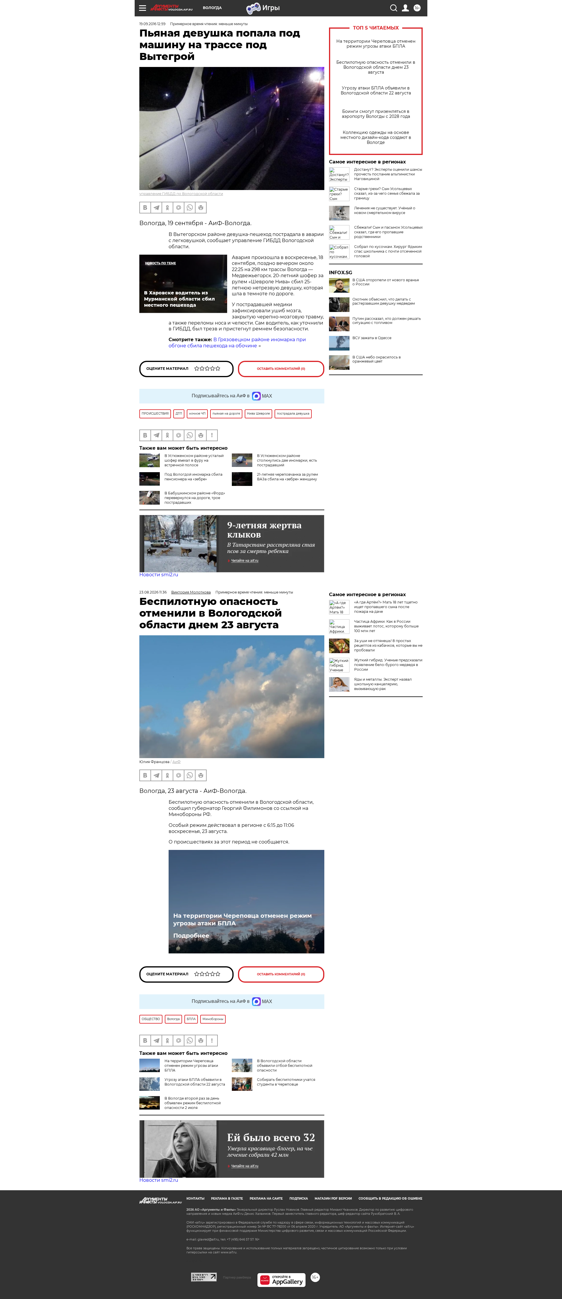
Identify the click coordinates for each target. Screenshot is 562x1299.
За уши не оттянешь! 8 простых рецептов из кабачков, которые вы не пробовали (388, 645)
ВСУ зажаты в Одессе (371, 338)
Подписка (298, 1198)
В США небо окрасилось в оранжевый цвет (376, 359)
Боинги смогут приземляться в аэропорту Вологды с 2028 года (376, 114)
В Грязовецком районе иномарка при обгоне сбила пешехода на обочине (237, 343)
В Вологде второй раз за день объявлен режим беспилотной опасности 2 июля (193, 1103)
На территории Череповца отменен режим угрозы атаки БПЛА (375, 44)
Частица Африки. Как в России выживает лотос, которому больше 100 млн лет (386, 626)
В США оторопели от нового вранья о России (385, 282)
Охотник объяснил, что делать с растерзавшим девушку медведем (383, 301)
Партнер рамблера (237, 1277)
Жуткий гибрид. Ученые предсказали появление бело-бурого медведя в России (388, 665)
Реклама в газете (227, 1198)
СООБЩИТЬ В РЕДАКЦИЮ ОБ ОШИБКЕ (390, 1198)
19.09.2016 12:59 (152, 24)
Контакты (195, 1198)
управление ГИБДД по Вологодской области (181, 194)
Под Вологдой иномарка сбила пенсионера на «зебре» (193, 476)
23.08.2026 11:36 (153, 592)
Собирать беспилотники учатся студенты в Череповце (286, 1081)
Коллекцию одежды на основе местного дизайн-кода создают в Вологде (375, 137)
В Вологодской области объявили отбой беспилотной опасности (284, 1065)
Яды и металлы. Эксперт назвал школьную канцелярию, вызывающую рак (383, 684)
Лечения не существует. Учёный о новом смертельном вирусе (384, 210)
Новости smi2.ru (158, 574)
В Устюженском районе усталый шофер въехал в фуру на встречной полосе (194, 460)
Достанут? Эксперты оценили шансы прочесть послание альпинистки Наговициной (388, 174)
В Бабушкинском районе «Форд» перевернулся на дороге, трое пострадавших (195, 498)
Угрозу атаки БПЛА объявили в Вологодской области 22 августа (376, 91)
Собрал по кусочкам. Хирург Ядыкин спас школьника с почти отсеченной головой (388, 251)
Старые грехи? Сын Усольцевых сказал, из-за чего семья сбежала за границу (387, 193)
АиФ (176, 762)
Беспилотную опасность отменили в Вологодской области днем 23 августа (375, 67)
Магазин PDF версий (333, 1198)
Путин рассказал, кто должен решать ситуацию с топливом (386, 321)
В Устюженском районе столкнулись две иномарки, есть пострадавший (287, 460)
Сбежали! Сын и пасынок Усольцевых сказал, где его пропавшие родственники (388, 232)
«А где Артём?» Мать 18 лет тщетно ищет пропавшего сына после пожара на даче (386, 607)
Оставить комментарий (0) (281, 369)
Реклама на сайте (266, 1198)
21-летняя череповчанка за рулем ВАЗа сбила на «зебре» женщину (287, 476)
